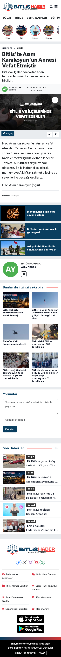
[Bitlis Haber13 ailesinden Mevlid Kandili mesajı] (16, 300)
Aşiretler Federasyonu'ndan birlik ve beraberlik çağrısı (40, 528)
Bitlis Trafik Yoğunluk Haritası (44, 588)
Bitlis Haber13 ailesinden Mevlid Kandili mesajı (13, 313)
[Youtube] (36, 562)
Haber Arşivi (42, 609)
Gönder (10, 429)
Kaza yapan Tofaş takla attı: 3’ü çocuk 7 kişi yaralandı (41, 464)
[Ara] (51, 7)
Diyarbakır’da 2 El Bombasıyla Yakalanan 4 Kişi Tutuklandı (40, 496)
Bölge (30, 457)
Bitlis (19, 48)
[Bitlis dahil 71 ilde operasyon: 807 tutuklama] (45, 331)
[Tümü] (56, 448)
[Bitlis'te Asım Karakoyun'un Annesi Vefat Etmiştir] (30, 112)
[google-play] (30, 629)
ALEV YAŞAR (28, 267)
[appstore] (30, 619)
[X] (24, 562)
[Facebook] (18, 562)
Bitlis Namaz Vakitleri (17, 586)
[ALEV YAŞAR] (10, 269)
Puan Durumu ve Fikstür (12, 599)
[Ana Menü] (56, 7)
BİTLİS (19, 17)
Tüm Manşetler (44, 597)
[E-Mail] (24, 274)
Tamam (42, 653)
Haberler (7, 48)
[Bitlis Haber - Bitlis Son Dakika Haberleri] (24, 7)
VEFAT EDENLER (37, 17)
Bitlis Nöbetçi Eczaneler (11, 576)
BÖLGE (6, 17)
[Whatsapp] (42, 562)
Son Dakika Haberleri (16, 609)
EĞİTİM (55, 17)
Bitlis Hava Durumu (46, 574)
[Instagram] (30, 562)
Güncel (31, 505)
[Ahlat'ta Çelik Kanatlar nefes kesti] (16, 331)
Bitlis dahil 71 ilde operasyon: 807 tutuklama (42, 344)
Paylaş (9, 133)
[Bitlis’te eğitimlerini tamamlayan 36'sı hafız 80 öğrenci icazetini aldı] (16, 360)
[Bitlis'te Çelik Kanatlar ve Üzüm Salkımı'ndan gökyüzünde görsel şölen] (45, 300)
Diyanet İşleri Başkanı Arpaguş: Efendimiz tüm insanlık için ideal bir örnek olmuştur (42, 512)
